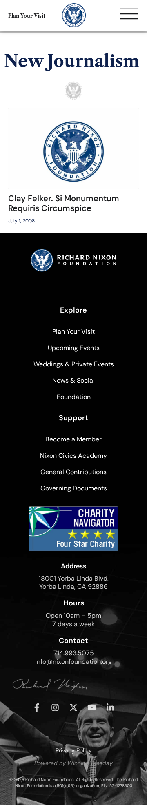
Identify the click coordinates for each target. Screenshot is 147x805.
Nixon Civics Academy (73, 455)
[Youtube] (92, 707)
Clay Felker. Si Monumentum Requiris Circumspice (63, 203)
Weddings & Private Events (73, 364)
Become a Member (73, 439)
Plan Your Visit (73, 331)
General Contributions (73, 472)
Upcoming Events (74, 348)
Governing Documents (73, 488)
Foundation (74, 397)
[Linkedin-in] (110, 707)
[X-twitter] (73, 707)
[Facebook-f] (37, 707)
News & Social (73, 380)
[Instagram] (55, 707)
